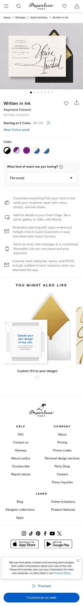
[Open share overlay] (76, 102)
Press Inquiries (62, 482)
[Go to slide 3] (38, 92)
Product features (63, 510)
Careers (62, 474)
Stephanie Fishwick (17, 110)
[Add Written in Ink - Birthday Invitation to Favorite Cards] (66, 103)
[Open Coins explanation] (48, 123)
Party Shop (62, 466)
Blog (20, 502)
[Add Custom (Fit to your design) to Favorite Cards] (37, 377)
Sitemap (21, 450)
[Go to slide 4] (41, 92)
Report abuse (20, 474)
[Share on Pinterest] (38, 533)
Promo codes (62, 450)
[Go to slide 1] (31, 92)
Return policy (20, 458)
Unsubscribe (20, 466)
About (62, 434)
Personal (17, 178)
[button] (61, 167)
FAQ (21, 434)
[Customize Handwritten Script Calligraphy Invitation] (41, 56)
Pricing (62, 442)
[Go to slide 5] (45, 92)
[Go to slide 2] (34, 92)
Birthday (20, 17)
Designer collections (20, 510)
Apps (20, 518)
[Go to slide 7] (52, 92)
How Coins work (17, 130)
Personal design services (62, 458)
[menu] (6, 6)
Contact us (21, 442)
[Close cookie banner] (78, 560)
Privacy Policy (62, 573)
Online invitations (63, 502)
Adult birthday (39, 17)
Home (7, 17)
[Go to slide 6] (49, 92)
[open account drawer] (77, 6)
